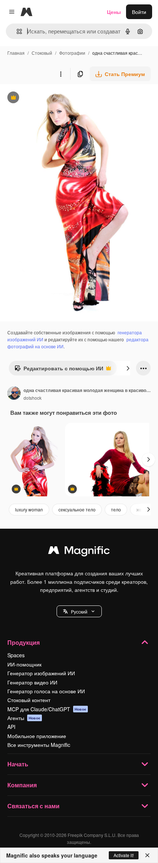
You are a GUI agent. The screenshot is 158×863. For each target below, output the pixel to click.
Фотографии (72, 53)
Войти (139, 11)
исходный (49, 98)
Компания (22, 785)
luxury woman (29, 509)
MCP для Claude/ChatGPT (46, 709)
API (11, 726)
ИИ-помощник (24, 664)
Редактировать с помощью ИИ (58, 369)
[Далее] (127, 368)
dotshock (33, 398)
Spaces (16, 655)
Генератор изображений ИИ (41, 673)
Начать (17, 764)
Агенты (23, 718)
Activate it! (124, 855)
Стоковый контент (28, 700)
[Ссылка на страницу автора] (14, 393)
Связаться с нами (33, 806)
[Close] (147, 855)
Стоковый (42, 53)
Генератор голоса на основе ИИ (46, 691)
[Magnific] (79, 551)
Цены (114, 11)
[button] (79, 611)
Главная (16, 53)
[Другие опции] (60, 73)
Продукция (23, 642)
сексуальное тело (77, 509)
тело (116, 509)
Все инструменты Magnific (38, 744)
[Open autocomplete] (16, 31)
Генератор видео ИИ (32, 682)
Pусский (79, 611)
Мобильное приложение (36, 736)
